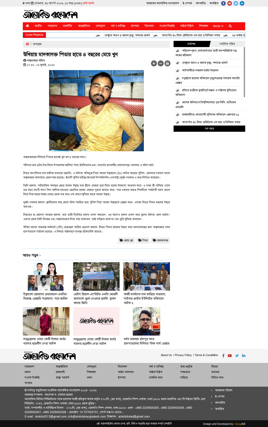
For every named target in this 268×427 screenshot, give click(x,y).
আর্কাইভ (213, 3)
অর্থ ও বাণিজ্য (118, 26)
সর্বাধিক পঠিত (227, 44)
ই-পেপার (187, 3)
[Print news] (167, 63)
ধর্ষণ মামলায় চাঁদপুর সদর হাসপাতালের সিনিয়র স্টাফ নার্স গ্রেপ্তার (146, 341)
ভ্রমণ (89, 377)
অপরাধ (28, 383)
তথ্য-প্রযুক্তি (186, 366)
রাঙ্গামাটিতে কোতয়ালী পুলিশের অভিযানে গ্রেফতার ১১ (211, 114)
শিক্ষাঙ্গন (203, 26)
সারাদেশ (52, 26)
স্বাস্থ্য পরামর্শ (62, 377)
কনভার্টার (201, 3)
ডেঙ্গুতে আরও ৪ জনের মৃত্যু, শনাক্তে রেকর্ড (120, 35)
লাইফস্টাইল (186, 26)
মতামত (215, 372)
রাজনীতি (67, 26)
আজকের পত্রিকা (223, 390)
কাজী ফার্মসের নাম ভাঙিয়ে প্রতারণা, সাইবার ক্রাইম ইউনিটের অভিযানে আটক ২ (145, 298)
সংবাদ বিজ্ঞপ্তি (167, 26)
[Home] (27, 26)
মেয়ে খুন (128, 240)
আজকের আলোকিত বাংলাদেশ (162, 3)
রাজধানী (60, 372)
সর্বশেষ (191, 44)
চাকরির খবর (155, 377)
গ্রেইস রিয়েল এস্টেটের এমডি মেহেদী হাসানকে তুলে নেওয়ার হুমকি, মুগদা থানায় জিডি (96, 298)
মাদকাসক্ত (162, 240)
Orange (239, 424)
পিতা (145, 240)
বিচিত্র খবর (217, 377)
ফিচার (214, 366)
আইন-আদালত (126, 372)
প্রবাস (28, 372)
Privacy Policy (183, 355)
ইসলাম (135, 26)
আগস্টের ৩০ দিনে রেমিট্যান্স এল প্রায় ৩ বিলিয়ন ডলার (184, 35)
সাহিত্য (184, 377)
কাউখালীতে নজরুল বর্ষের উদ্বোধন (200, 70)
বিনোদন (149, 26)
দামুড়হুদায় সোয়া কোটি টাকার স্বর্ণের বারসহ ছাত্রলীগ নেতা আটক (44, 341)
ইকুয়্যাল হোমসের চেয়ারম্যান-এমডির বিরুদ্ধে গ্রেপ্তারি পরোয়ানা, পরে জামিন (45, 296)
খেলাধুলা (100, 26)
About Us (166, 355)
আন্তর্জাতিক (84, 26)
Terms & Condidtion (206, 355)
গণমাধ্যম (185, 372)
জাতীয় (38, 26)
